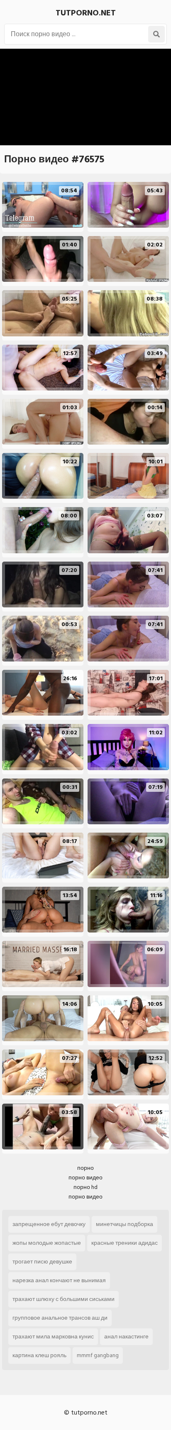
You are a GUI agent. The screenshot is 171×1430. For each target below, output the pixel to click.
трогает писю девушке (42, 1261)
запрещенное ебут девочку (49, 1224)
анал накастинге (126, 1336)
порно (85, 1168)
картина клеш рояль (39, 1355)
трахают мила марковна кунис (53, 1336)
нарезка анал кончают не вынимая (59, 1280)
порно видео (85, 1177)
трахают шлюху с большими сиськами (63, 1299)
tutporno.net (86, 13)
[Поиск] (156, 34)
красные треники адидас (124, 1243)
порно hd (85, 1187)
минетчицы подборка (124, 1224)
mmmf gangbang (98, 1355)
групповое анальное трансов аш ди (59, 1318)
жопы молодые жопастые (46, 1243)
